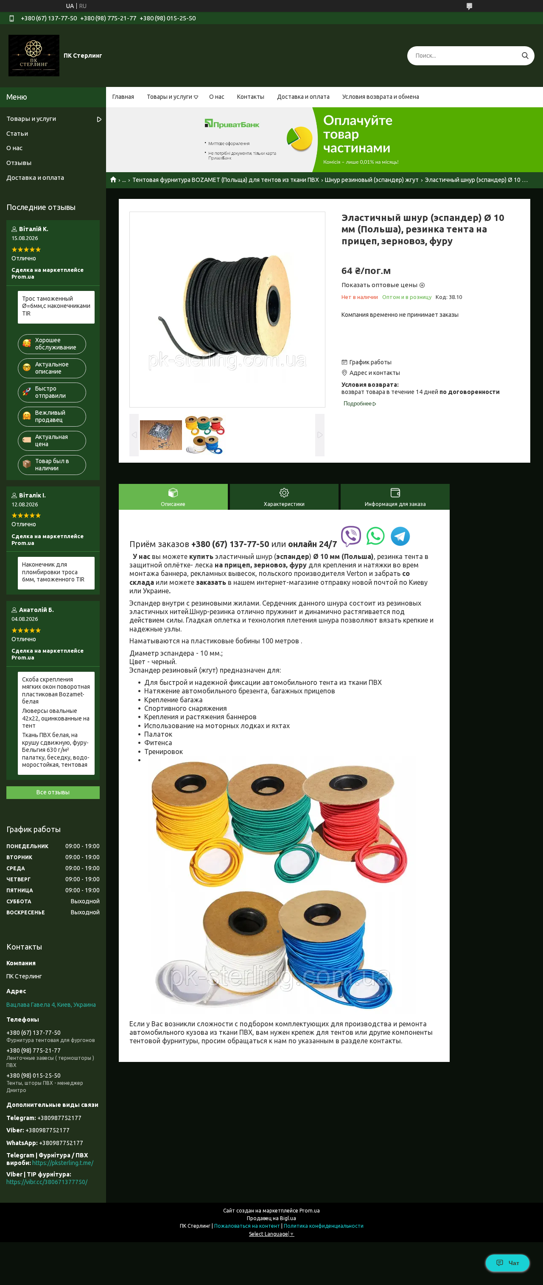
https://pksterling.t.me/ (62, 1162)
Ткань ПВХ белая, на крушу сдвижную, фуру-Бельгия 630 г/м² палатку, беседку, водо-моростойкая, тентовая (56, 750)
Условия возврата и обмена (380, 96)
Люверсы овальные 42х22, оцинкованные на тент (56, 718)
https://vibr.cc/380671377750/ (46, 1182)
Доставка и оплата (303, 96)
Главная (123, 96)
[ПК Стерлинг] (33, 55)
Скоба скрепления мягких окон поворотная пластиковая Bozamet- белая (56, 690)
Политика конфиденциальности (324, 1226)
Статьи (17, 133)
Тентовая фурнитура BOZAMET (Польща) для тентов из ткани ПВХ (225, 179)
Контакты (250, 96)
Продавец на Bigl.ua (271, 1218)
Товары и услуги (169, 96)
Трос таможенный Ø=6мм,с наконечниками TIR (56, 306)
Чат (514, 1263)
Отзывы (18, 162)
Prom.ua (309, 1210)
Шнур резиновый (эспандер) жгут (372, 179)
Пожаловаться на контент (247, 1226)
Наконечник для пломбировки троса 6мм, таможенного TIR (53, 572)
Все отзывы (53, 792)
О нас (216, 96)
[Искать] (525, 55)
